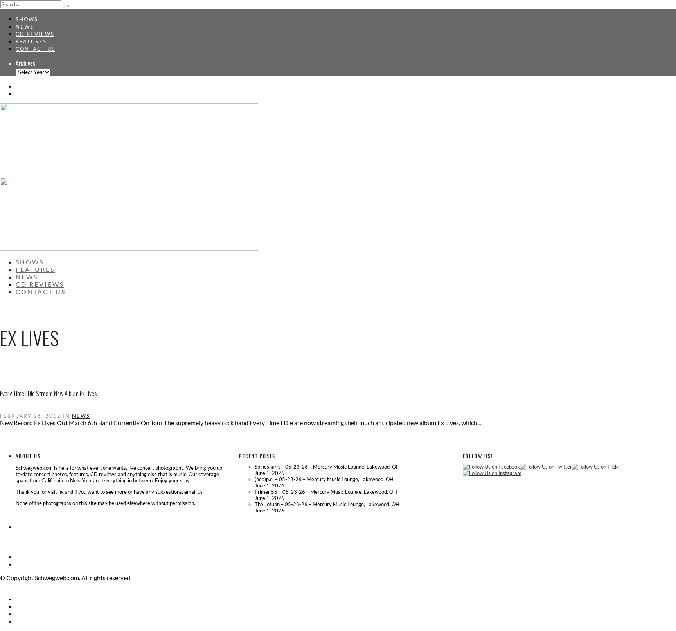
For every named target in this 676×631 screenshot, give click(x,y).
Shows (27, 19)
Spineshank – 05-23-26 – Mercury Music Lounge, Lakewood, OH (327, 467)
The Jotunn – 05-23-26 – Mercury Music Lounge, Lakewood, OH (327, 504)
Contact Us (35, 49)
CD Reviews (35, 34)
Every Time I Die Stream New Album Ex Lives (48, 393)
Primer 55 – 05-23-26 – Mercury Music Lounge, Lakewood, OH (326, 492)
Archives (25, 63)
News (25, 26)
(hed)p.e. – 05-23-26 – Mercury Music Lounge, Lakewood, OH (324, 479)
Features (31, 41)
